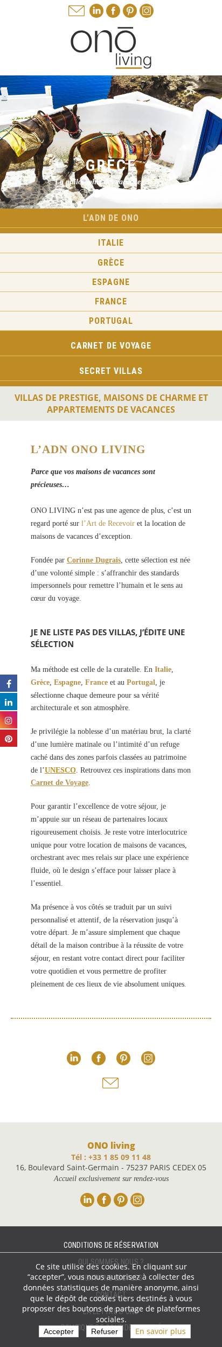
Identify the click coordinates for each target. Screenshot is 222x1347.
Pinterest (130, 11)
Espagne (110, 282)
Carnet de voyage (111, 346)
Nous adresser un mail (76, 11)
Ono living (111, 48)
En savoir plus (160, 1331)
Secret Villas (111, 371)
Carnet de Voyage (59, 783)
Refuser (104, 1331)
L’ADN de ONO (111, 218)
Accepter (59, 1331)
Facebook (113, 11)
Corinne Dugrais (94, 560)
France (111, 301)
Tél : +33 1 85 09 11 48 (111, 1157)
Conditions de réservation (111, 1245)
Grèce (111, 263)
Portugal (111, 321)
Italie (111, 243)
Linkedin (96, 11)
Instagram (147, 11)
